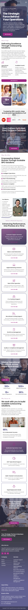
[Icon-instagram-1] (5, 553)
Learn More (13, 242)
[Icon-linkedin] (8, 553)
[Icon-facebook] (2, 553)
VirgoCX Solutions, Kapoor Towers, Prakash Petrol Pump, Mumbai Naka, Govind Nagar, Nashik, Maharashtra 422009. (13, 598)
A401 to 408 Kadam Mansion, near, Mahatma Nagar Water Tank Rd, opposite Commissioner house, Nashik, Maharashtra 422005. (12, 589)
